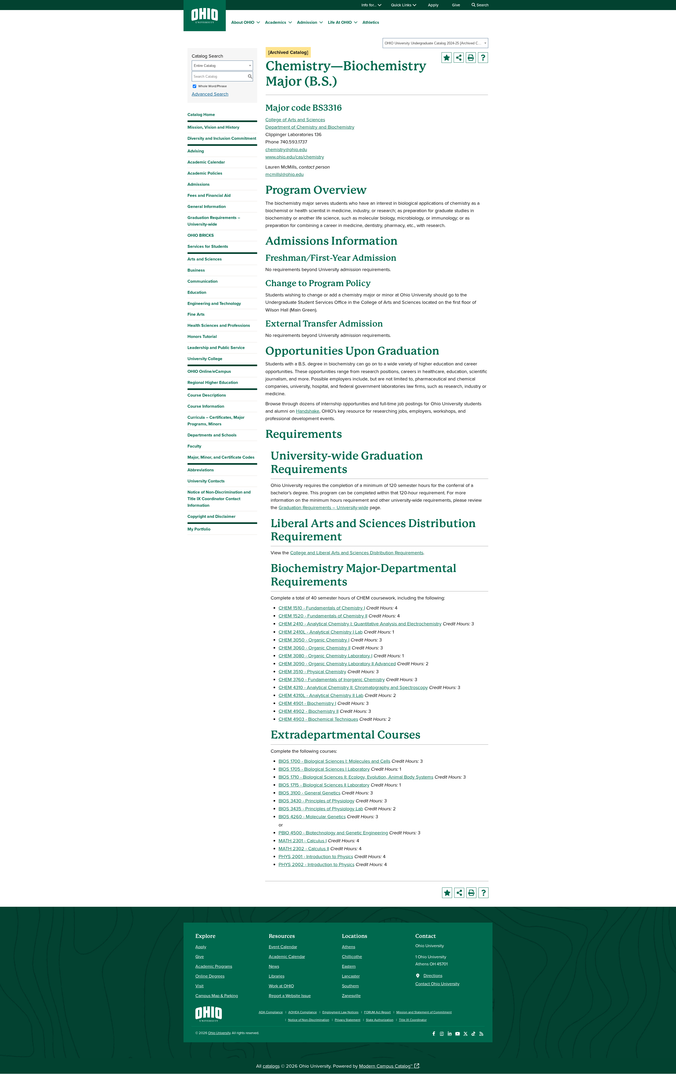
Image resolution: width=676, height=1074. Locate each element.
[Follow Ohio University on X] (465, 1033)
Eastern (349, 966)
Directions (433, 975)
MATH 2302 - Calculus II (304, 848)
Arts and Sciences (204, 259)
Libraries (276, 976)
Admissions (198, 184)
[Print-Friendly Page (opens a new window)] (471, 57)
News (274, 966)
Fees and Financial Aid (209, 195)
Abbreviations (200, 470)
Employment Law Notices (340, 1012)
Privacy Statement (347, 1019)
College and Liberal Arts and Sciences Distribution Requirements (356, 552)
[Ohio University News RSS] (481, 1033)
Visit (199, 986)
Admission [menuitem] (307, 22)
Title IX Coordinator (413, 1019)
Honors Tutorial (202, 336)
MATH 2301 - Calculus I (303, 840)
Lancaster (351, 976)
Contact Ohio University (437, 984)
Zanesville (351, 995)
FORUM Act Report (377, 1012)
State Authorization (379, 1019)
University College (204, 359)
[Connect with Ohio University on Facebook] (433, 1033)
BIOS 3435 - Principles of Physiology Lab (321, 808)
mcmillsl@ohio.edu (284, 174)
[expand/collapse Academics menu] (290, 22)
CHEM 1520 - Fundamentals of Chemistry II (323, 615)
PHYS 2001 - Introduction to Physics (316, 856)
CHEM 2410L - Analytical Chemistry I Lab (321, 632)
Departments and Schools (212, 435)
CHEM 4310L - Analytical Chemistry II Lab (321, 695)
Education (196, 292)
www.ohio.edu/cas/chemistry (294, 157)
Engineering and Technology (214, 303)
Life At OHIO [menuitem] (340, 22)
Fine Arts (196, 314)
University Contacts (206, 481)
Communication (202, 281)
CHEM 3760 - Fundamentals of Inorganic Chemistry (332, 679)
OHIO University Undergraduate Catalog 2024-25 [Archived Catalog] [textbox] (434, 43)
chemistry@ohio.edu (286, 149)
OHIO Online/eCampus (209, 371)
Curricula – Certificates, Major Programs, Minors (216, 420)
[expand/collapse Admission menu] (321, 22)
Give (456, 5)
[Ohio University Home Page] (208, 1013)
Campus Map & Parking (216, 995)
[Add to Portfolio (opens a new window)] (447, 57)
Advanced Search (210, 94)
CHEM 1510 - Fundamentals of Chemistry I (322, 608)
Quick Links (401, 5)
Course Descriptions (206, 395)
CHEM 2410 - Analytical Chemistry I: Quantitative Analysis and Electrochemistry (360, 623)
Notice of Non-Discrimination (308, 1019)
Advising (195, 151)
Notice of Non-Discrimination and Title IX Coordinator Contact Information (219, 498)
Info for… (370, 5)
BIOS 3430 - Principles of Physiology (316, 800)
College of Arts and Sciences (295, 119)
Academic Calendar (206, 162)
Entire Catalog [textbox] (204, 66)
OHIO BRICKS (200, 235)
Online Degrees (209, 976)
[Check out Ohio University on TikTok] (473, 1033)
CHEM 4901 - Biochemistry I (307, 703)
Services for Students (207, 246)
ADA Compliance (271, 1012)
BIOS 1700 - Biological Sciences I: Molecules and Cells (334, 761)
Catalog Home (201, 114)
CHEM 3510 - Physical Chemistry (312, 671)
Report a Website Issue (290, 995)
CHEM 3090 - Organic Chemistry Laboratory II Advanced (337, 663)
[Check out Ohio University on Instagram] (441, 1033)
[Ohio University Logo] (204, 21)
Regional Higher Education (212, 382)
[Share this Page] (459, 58)
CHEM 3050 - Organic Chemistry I (314, 639)
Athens (348, 947)
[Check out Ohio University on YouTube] (457, 1033)
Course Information (205, 406)
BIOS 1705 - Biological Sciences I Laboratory (324, 769)
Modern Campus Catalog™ (385, 1066)
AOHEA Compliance (302, 1012)
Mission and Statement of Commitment (424, 1012)
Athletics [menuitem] (371, 22)
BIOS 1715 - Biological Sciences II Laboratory (324, 785)
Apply (433, 5)
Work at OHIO (281, 986)
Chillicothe (352, 956)
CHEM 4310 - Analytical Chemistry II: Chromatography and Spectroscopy (353, 687)
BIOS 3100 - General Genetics (309, 792)
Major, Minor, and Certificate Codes (221, 457)
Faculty (194, 446)
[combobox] (435, 43)
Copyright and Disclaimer (211, 516)
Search (482, 5)
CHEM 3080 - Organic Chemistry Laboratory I (325, 655)
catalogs (271, 1066)
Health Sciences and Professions (218, 325)
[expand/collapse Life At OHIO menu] (356, 22)
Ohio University (219, 1032)
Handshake (307, 411)
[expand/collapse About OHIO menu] (258, 22)
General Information (206, 206)
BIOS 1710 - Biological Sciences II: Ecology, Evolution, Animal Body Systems (356, 777)
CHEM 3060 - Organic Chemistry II (314, 647)
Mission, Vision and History (213, 127)
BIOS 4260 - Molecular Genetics (312, 816)
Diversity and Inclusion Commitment (221, 138)
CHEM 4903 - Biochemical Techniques (318, 719)
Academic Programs (213, 966)
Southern (350, 986)
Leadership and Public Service (216, 348)
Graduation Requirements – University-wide (213, 221)
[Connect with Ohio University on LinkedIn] (449, 1033)
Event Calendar (283, 947)
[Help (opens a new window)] (483, 57)
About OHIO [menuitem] (242, 22)
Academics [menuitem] (275, 22)
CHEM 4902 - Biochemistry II (309, 711)
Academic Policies (204, 173)
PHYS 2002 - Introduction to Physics (316, 864)
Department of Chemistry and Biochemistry (309, 127)
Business (196, 270)
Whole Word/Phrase (212, 86)
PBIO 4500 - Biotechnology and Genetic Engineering (333, 832)
